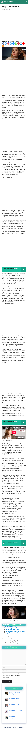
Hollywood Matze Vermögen (11, 643)
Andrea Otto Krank (10, 626)
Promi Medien (8, 2)
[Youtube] (23, 43)
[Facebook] (3, 43)
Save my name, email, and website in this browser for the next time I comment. (14, 675)
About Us (21, 727)
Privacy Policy (7, 727)
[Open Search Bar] (22, 2)
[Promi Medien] (2, 2)
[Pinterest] (18, 43)
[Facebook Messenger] (13, 43)
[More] (3, 46)
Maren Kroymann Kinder (12, 628)
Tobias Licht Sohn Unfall (12, 629)
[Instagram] (8, 43)
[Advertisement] (14, 26)
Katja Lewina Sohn (7, 94)
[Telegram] (6, 43)
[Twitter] (11, 43)
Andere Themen (8, 637)
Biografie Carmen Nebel (12, 633)
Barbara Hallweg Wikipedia (11, 641)
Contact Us (15, 727)
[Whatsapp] (16, 43)
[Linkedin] (21, 43)
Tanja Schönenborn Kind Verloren (15, 631)
